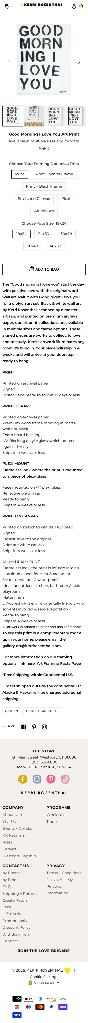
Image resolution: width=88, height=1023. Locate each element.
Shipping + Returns (19, 893)
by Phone (11, 873)
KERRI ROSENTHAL (42, 6)
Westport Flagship (19, 856)
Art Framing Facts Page (59, 663)
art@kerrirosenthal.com (38, 645)
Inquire (12, 711)
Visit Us (9, 821)
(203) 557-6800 (44, 762)
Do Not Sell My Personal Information (59, 886)
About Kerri (12, 814)
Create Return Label (15, 903)
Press (7, 842)
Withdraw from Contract (16, 937)
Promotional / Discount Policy (16, 924)
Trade (51, 821)
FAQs (7, 886)
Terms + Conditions (63, 873)
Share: (9, 726)
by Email (10, 879)
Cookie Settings (44, 976)
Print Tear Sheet (42, 711)
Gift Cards (11, 914)
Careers (9, 849)
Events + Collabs (17, 828)
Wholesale (56, 814)
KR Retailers (13, 835)
